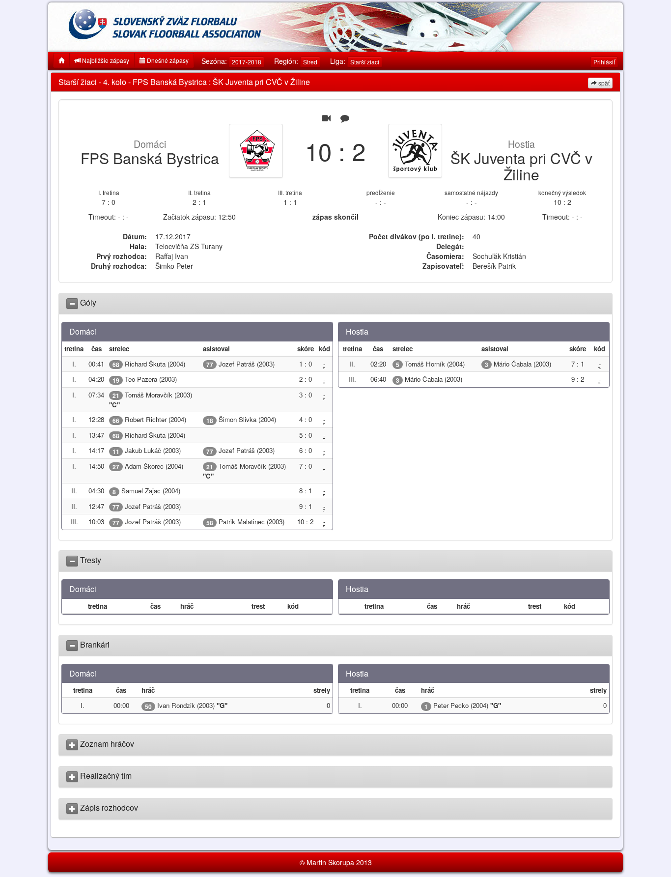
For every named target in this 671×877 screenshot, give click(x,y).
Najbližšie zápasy (105, 60)
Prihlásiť (604, 61)
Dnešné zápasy (167, 60)
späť (603, 83)
